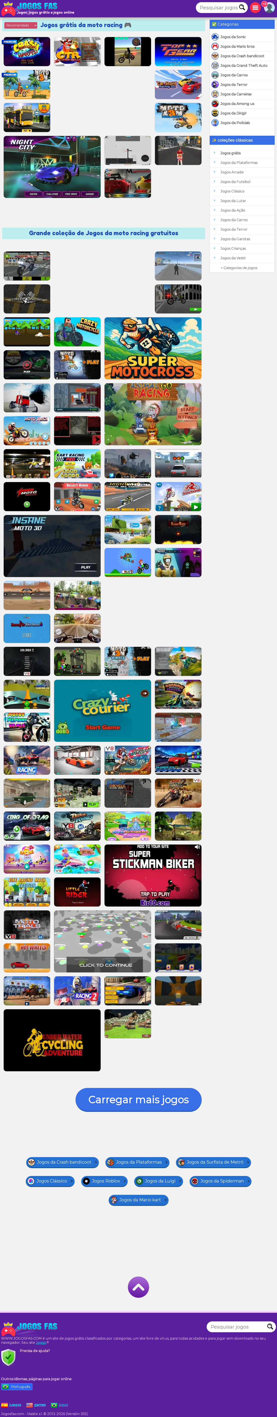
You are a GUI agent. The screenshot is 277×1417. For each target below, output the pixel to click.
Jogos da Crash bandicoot (242, 56)
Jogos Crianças (233, 248)
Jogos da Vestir (233, 258)
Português (20, 1387)
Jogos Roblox (106, 1181)
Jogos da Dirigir (234, 113)
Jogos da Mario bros (237, 46)
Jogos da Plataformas (239, 163)
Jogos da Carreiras (236, 94)
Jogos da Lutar (233, 201)
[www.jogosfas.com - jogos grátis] (30, 1329)
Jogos (41, 1342)
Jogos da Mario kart (140, 1199)
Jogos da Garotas (235, 239)
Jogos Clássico (233, 191)
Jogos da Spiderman (222, 1181)
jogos (63, 1405)
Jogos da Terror (234, 85)
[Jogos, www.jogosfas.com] (30, 8)
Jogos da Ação (233, 210)
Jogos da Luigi (160, 1181)
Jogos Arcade (232, 172)
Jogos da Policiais (235, 123)
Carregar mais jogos (139, 1099)
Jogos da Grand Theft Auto (244, 66)
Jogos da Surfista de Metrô (215, 1162)
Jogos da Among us (237, 104)
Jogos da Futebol (236, 182)
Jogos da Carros (234, 75)
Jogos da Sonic (233, 37)
